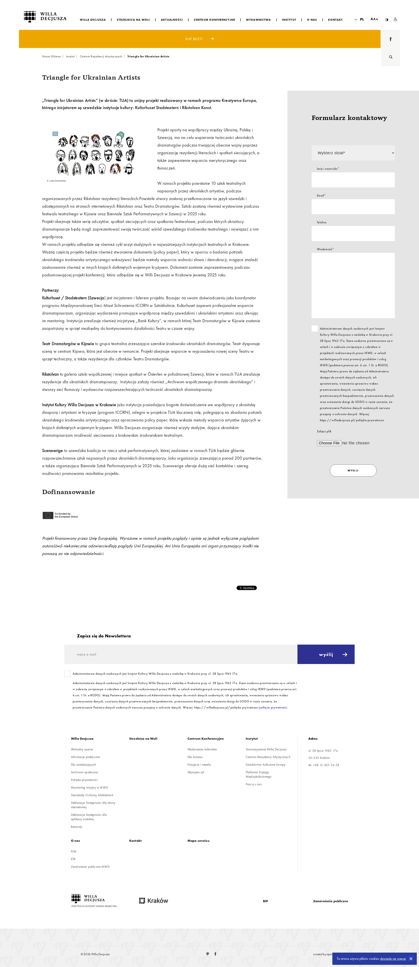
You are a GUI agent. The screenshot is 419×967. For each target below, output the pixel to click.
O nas (75, 841)
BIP (265, 901)
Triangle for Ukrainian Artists (148, 56)
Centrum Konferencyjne (205, 738)
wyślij (353, 470)
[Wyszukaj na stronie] (390, 57)
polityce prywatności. (273, 707)
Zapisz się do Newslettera (104, 636)
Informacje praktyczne (85, 757)
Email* (321, 195)
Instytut (70, 56)
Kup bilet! (194, 39)
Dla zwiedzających (83, 764)
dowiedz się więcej (393, 958)
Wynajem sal (195, 772)
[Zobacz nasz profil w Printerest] (208, 954)
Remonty (76, 827)
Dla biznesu (195, 757)
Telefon (322, 222)
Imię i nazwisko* (328, 168)
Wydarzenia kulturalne (202, 749)
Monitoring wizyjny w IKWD (89, 787)
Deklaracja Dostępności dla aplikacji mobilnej (89, 817)
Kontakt (135, 841)
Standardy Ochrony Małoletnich (92, 795)
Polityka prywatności (84, 780)
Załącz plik (324, 431)
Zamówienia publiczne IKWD (90, 866)
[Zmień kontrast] (386, 16)
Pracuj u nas (254, 784)
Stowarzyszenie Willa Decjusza (266, 749)
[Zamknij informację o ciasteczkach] (411, 958)
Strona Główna (51, 56)
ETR (73, 859)
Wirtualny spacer (82, 749)
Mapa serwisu (198, 841)
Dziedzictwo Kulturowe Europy (265, 764)
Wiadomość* (325, 249)
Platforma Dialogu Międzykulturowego (259, 774)
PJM (73, 851)
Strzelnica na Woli (143, 738)
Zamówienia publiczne (330, 901)
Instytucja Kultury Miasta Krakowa (94, 906)
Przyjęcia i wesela (199, 764)
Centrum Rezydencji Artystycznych (101, 56)
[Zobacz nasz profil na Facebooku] (390, 39)
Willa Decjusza (82, 738)
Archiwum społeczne (84, 772)
